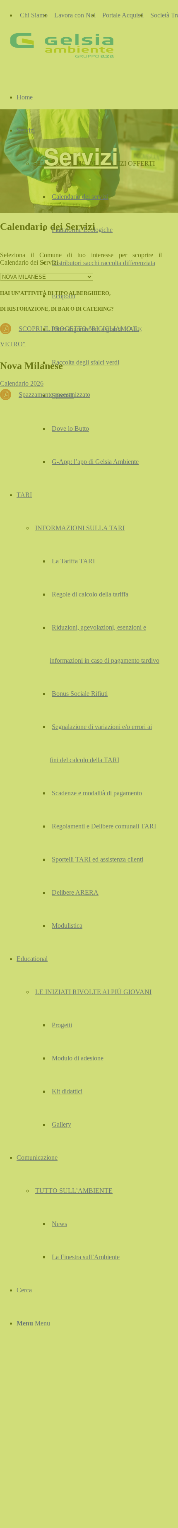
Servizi (81, 156)
